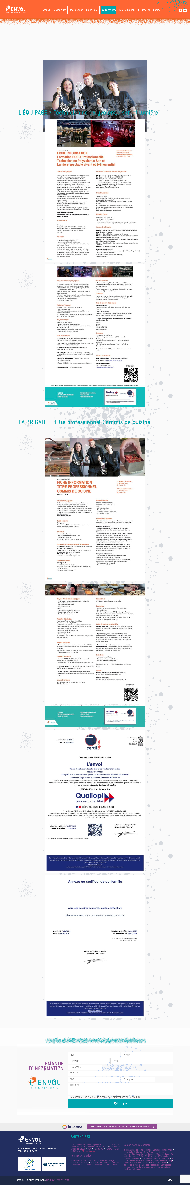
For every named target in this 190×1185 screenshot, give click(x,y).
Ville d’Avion (146, 1159)
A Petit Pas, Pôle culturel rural (136, 1163)
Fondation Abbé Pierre (80, 1163)
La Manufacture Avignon (146, 1167)
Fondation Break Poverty (81, 1165)
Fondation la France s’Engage (101, 1161)
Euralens (127, 1169)
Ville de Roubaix (88, 1151)
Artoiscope (137, 1169)
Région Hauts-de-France (97, 1147)
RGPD (67, 1180)
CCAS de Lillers (162, 1154)
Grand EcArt (92, 10)
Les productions (127, 10)
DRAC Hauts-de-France (81, 1145)
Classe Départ (76, 10)
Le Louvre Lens (163, 1167)
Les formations (108, 10)
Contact (157, 10)
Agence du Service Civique (104, 1145)
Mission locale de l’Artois (134, 1150)
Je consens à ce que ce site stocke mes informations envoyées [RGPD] (107, 1097)
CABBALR (109, 1149)
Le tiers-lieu (144, 10)
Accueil (46, 10)
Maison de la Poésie (132, 1165)
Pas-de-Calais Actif (79, 1161)
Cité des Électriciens (150, 1165)
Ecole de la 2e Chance (133, 1152)
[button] (122, 1126)
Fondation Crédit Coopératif (105, 1165)
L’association (59, 10)
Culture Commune (161, 1159)
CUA (89, 1149)
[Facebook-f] (180, 10)
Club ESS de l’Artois (158, 1163)
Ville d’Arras (98, 1149)
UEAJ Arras (148, 1152)
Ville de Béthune (153, 1150)
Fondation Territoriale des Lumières (105, 1163)
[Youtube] (185, 10)
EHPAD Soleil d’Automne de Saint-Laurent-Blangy (150, 1161)
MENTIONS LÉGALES (54, 1180)
